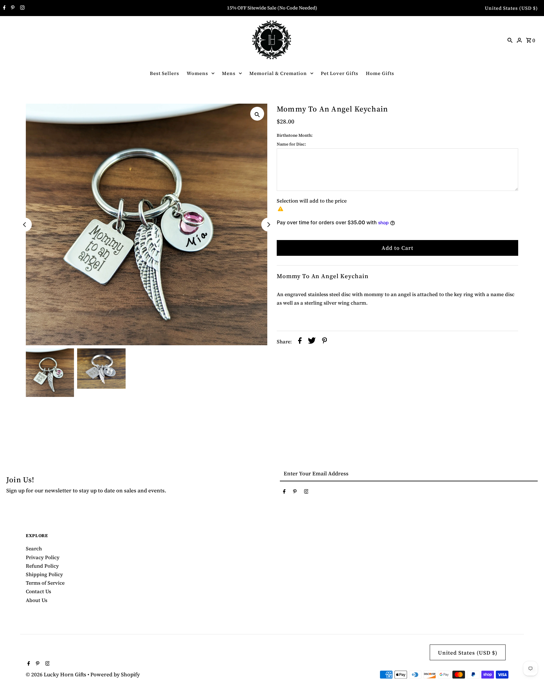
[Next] (268, 225)
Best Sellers (164, 73)
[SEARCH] (510, 39)
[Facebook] (4, 8)
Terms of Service (45, 582)
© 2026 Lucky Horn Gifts (57, 674)
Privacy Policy (43, 557)
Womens (197, 73)
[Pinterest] (11, 8)
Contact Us (38, 591)
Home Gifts (380, 73)
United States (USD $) (511, 8)
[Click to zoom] (257, 114)
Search (34, 548)
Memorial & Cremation (278, 73)
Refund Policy (42, 565)
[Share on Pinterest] (324, 341)
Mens (228, 73)
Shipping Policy (44, 574)
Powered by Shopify (115, 674)
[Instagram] (22, 8)
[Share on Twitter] (312, 341)
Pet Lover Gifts (339, 73)
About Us (36, 600)
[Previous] (25, 225)
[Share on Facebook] (300, 341)
